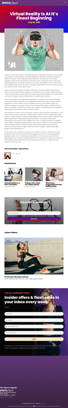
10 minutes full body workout (16, 277)
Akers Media (43, 403)
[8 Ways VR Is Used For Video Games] (34, 174)
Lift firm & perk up (9, 279)
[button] (5, 259)
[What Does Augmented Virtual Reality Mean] (55, 174)
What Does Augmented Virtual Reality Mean (54, 184)
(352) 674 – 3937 (6, 397)
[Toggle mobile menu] (65, 2)
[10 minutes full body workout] (33, 256)
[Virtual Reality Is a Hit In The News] (13, 174)
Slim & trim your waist (21, 279)
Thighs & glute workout (35, 279)
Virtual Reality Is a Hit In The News (12, 184)
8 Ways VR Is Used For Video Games (32, 184)
